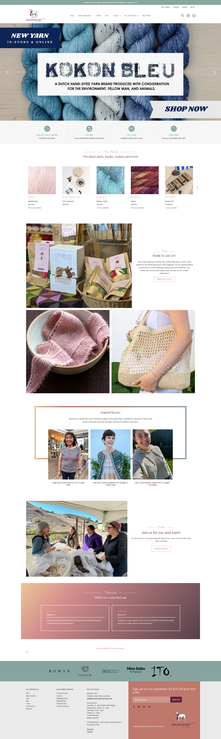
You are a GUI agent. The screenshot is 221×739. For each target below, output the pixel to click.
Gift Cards (165, 7)
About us (90, 729)
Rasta (133, 201)
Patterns (146, 15)
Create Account (62, 693)
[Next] (214, 72)
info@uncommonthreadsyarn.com (99, 698)
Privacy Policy (61, 703)
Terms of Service (63, 706)
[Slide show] (110, 72)
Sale (72, 15)
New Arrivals (85, 15)
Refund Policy (61, 701)
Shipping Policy (62, 698)
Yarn (98, 15)
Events (184, 7)
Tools (116, 15)
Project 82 (169, 201)
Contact (59, 696)
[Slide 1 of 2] (110, 72)
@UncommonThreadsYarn (110, 648)
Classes (176, 7)
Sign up (176, 699)
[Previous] (7, 72)
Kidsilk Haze (33, 201)
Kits (107, 15)
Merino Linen (102, 201)
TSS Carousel (67, 201)
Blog (193, 7)
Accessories (131, 15)
